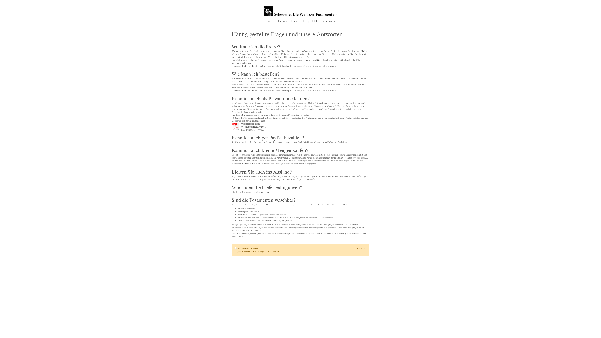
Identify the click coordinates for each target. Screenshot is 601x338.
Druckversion (244, 248)
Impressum (239, 251)
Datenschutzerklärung (253, 251)
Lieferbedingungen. (260, 191)
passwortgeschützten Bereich (317, 60)
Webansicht (361, 248)
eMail (274, 84)
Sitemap (254, 248)
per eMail (361, 51)
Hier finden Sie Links (241, 114)
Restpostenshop (249, 65)
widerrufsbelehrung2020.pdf (253, 126)
